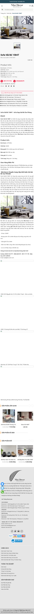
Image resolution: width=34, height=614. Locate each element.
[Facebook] (12, 531)
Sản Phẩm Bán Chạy (5, 585)
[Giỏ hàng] (32, 6)
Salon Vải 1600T (25, 424)
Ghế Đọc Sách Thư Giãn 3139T (9, 459)
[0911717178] (2, 492)
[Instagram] (21, 531)
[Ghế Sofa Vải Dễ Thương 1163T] (9, 416)
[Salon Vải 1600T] (25, 416)
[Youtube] (18, 531)
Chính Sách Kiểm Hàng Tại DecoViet (9, 557)
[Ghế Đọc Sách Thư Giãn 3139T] (9, 451)
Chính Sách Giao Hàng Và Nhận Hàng (9, 553)
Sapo (32, 612)
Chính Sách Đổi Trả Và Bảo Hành (8, 555)
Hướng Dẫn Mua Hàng (6, 569)
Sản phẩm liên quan (9, 406)
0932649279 (20, 81)
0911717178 (7, 81)
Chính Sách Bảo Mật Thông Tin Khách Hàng (11, 559)
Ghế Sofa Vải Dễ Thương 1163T (9, 424)
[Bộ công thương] (17, 541)
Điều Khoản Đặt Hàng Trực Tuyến (8, 575)
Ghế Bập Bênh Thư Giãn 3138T (25, 459)
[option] (17, 27)
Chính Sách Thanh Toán (6, 551)
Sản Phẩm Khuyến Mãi (6, 582)
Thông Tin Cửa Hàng (6, 571)
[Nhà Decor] (17, 475)
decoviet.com (9, 527)
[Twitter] (15, 531)
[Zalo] (2, 488)
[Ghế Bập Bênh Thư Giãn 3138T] (25, 451)
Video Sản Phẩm (5, 589)
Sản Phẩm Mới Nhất (5, 587)
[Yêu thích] (30, 6)
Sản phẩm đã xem (8, 432)
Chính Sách (3, 567)
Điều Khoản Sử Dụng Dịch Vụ (7, 573)
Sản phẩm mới (7, 441)
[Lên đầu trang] (30, 602)
